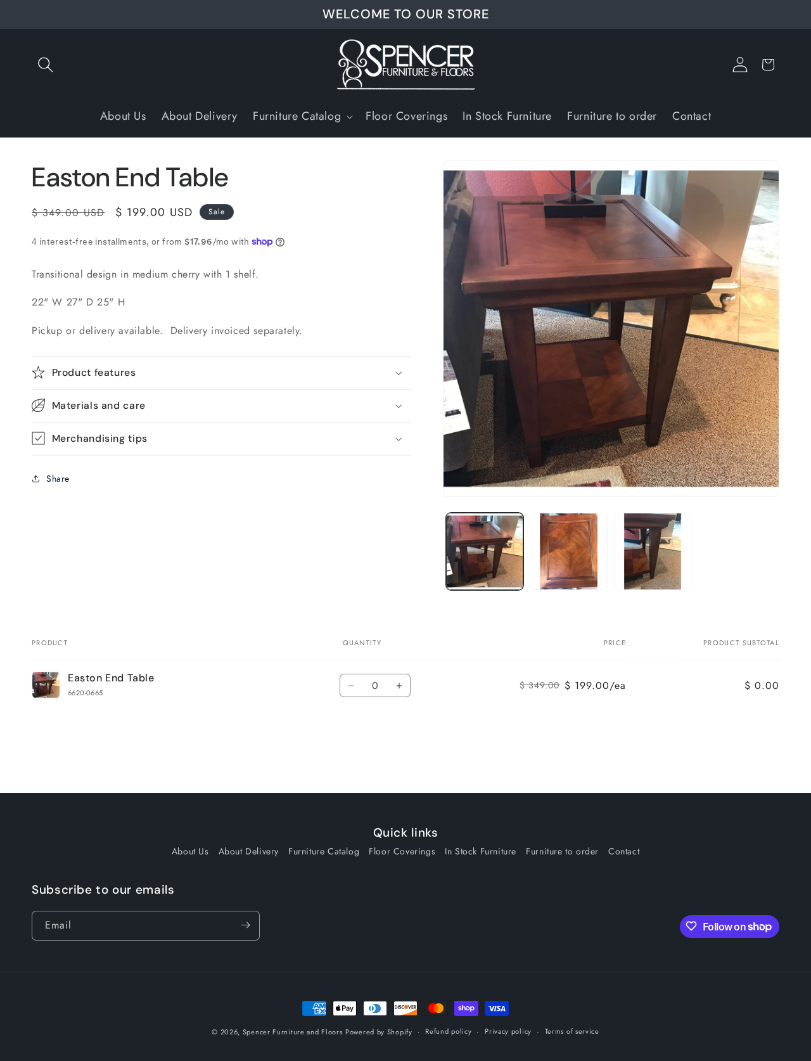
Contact (623, 851)
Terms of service (572, 1032)
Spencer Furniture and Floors (293, 1032)
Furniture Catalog (323, 851)
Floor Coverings (402, 851)
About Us (190, 851)
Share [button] (58, 478)
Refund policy (448, 1032)
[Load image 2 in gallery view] (568, 551)
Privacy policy (508, 1032)
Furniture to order (562, 851)
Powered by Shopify (378, 1032)
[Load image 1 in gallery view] (484, 551)
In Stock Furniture (480, 851)
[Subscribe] (245, 925)
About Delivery (249, 851)
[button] (46, 65)
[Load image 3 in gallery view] (652, 551)
